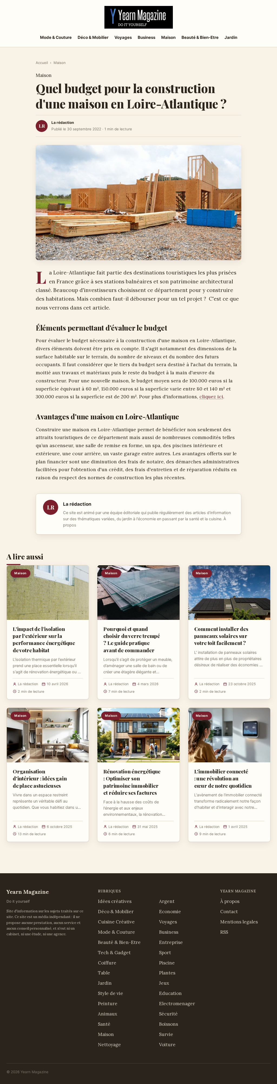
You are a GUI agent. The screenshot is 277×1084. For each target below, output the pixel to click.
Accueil (42, 62)
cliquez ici (211, 396)
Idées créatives (114, 901)
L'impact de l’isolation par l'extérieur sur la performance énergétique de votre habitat (44, 639)
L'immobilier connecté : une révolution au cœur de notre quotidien (223, 778)
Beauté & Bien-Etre (200, 37)
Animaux (107, 1014)
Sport (165, 953)
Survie (166, 1034)
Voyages (123, 37)
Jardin (231, 37)
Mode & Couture (56, 37)
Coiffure (107, 963)
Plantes (167, 973)
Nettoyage (109, 1045)
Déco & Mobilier (93, 37)
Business (146, 37)
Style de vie (110, 993)
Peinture (107, 1004)
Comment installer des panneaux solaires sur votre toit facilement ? (221, 635)
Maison (168, 37)
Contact (229, 912)
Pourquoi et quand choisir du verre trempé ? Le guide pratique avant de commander (131, 639)
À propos (229, 901)
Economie (170, 912)
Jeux (164, 983)
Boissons (168, 1024)
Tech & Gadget (114, 953)
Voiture (167, 1045)
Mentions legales (239, 922)
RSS (224, 932)
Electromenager (177, 1004)
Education (170, 993)
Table (104, 973)
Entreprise (171, 942)
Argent (166, 901)
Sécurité (168, 1014)
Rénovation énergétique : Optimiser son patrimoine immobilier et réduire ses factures (131, 782)
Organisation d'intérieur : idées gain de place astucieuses (40, 778)
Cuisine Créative (116, 922)
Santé (104, 1024)
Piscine (167, 963)
